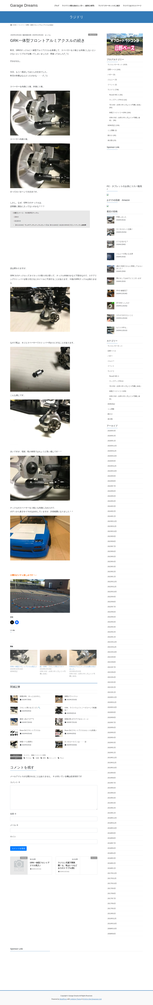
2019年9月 (112, 773)
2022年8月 (112, 602)
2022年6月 (112, 612)
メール (14, 825)
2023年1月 (112, 577)
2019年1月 (112, 813)
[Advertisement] (125, 166)
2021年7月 (112, 667)
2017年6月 (112, 903)
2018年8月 (112, 838)
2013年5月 (112, 913)
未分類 (110, 419)
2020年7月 (112, 722)
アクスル (28, 758)
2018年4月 (112, 853)
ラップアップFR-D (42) (118, 100)
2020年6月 (112, 727)
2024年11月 (112, 466)
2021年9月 (112, 657)
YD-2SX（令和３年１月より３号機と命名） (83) (125, 106)
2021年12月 (112, 642)
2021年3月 (112, 682)
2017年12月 (112, 873)
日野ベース (112, 351)
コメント (15, 782)
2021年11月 (112, 647)
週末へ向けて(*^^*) (27, 719)
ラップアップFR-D (116, 381)
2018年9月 (112, 833)
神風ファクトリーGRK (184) (120, 112)
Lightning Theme (75, 999)
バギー (110, 356)
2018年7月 (112, 843)
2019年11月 (112, 763)
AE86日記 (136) (114, 125)
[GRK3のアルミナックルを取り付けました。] (83, 657)
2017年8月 (112, 893)
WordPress (63, 999)
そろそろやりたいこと (124, 315)
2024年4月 (112, 501)
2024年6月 (112, 491)
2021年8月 (112, 662)
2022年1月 (112, 637)
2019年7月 (112, 783)
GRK (44, 758)
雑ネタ (110, 414)
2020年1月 (112, 753)
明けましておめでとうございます (128, 278)
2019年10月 (112, 768)
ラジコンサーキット (115, 346)
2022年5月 (112, 617)
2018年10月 (112, 828)
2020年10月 (112, 707)
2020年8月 (112, 717)
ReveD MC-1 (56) (116, 95)
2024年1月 (112, 516)
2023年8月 (112, 541)
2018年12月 (112, 818)
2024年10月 (112, 471)
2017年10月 (112, 883)
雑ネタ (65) (112, 135)
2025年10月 (112, 456)
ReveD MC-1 (114, 376)
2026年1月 (112, 441)
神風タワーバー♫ (71, 696)
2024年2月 (112, 511)
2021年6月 (112, 672)
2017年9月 (112, 888)
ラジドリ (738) (113, 90)
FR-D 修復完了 (122, 291)
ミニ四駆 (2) (112, 130)
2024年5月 (112, 496)
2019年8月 (112, 778)
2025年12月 (112, 446)
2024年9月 (112, 476)
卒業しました (121, 217)
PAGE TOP (147, 973)
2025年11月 (112, 451)
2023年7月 (112, 546)
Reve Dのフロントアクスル (30, 730)
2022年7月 (112, 607)
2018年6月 (112, 848)
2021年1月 (112, 692)
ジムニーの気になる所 (124, 254)
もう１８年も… (122, 327)
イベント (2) (112, 85)
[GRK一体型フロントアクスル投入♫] (23, 657)
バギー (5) (111, 75)
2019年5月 (112, 793)
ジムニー (111, 361)
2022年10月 (112, 592)
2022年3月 (112, 627)
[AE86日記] (18, 862)
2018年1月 (112, 868)
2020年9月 (112, 712)
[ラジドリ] (88, 866)
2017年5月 (112, 908)
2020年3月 (112, 742)
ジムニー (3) (112, 80)
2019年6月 (112, 788)
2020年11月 (112, 702)
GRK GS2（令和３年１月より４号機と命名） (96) (124, 119)
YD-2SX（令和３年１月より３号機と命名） (125, 386)
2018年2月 (112, 863)
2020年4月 (112, 737)
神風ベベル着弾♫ (26, 742)
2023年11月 (112, 526)
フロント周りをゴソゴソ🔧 (30, 708)
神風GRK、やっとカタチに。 (31, 696)
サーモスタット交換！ (124, 229)
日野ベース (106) (114, 69)
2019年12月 (112, 758)
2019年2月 (112, 808)
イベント (111, 366)
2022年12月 (112, 582)
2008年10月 (112, 928)
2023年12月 (112, 521)
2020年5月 (112, 732)
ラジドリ (93, 35)
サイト (13, 837)
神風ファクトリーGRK (38, 755)
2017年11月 (112, 878)
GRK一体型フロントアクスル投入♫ (23, 666)
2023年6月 (112, 551)
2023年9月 (112, 536)
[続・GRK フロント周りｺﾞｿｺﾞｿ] (53, 657)
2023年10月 (112, 531)
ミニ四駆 (111, 409)
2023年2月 (112, 572)
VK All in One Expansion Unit (92, 999)
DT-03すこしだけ (122, 303)
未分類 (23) (112, 140)
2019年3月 (112, 803)
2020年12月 (112, 697)
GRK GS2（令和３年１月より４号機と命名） (124, 397)
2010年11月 (112, 918)
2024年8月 (112, 481)
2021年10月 (112, 652)
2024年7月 (112, 486)
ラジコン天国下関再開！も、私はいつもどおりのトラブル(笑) (67, 865)
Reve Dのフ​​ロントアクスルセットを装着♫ (81, 730)
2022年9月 (112, 597)
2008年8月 (112, 934)
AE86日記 (111, 404)
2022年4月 (112, 622)
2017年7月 (112, 898)
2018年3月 (112, 858)
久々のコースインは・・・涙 (75, 742)
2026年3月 (112, 431)
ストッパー (52, 758)
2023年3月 (112, 566)
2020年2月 (112, 747)
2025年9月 (112, 461)
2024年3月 (112, 506)
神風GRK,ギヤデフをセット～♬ (77, 719)
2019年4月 (112, 798)
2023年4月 (112, 561)
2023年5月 (112, 556)
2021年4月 (112, 677)
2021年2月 (112, 687)
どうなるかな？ (122, 241)
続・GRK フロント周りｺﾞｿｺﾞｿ (51, 666)
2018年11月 (112, 823)
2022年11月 (112, 587)
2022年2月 (112, 632)
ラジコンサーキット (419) (117, 64)
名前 (13, 814)
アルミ (62, 758)
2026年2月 (112, 436)
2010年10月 (112, 923)
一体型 (37, 758)
